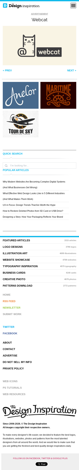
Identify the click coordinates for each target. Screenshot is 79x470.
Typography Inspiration (39, 266)
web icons (10, 381)
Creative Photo (39, 279)
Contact (9, 349)
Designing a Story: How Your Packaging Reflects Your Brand (33, 217)
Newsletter (11, 307)
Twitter (8, 326)
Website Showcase (39, 259)
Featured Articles (39, 240)
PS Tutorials (12, 387)
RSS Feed (9, 301)
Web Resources (14, 394)
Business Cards (39, 272)
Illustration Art (39, 253)
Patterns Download (39, 285)
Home (6, 294)
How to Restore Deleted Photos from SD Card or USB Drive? (33, 211)
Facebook (10, 333)
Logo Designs (39, 246)
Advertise (10, 355)
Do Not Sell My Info (17, 362)
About (7, 342)
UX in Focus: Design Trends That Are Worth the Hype (29, 205)
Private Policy (13, 368)
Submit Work (12, 314)
